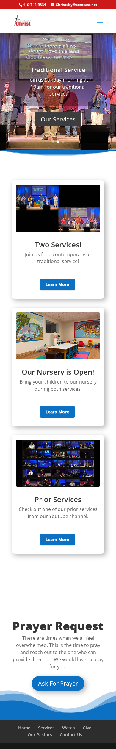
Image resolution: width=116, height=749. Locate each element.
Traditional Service (58, 70)
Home (24, 728)
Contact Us (71, 734)
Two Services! (58, 244)
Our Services (58, 119)
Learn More (57, 284)
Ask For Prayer (58, 683)
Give (87, 728)
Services (46, 728)
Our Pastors (40, 734)
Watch (68, 728)
